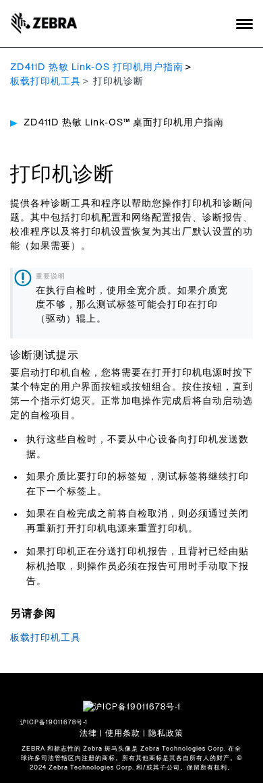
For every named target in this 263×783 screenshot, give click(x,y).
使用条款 (122, 733)
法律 (88, 733)
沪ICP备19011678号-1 (54, 723)
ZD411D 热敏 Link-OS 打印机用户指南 (96, 67)
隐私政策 (165, 733)
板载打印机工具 (45, 81)
